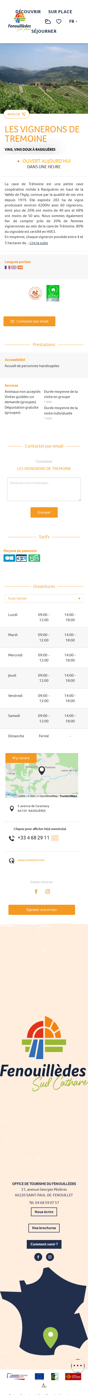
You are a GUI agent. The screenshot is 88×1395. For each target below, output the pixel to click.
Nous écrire (44, 1211)
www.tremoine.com (31, 860)
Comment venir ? (44, 1244)
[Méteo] (48, 23)
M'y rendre (21, 757)
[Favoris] (59, 21)
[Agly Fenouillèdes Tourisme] (19, 21)
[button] (38, 21)
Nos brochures (44, 1227)
